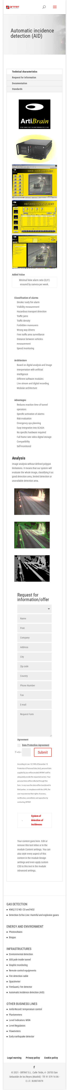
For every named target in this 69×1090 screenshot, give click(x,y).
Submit (43, 752)
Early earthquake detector (21, 1036)
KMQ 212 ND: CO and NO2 (21, 909)
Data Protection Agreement (35, 745)
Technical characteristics (24, 71)
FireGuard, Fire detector (20, 986)
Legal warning (14, 1057)
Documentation (19, 83)
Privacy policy (33, 1057)
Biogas (12, 937)
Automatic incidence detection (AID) (26, 992)
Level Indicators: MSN (19, 1020)
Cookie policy (51, 1057)
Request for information (24, 77)
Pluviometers (15, 1014)
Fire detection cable (18, 976)
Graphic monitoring (18, 965)
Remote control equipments (22, 970)
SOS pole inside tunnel (20, 959)
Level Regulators (17, 1025)
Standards (17, 89)
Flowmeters (15, 1031)
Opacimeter (14, 981)
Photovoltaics (15, 931)
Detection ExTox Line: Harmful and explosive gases (34, 915)
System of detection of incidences (37, 820)
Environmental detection (21, 954)
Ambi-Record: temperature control (25, 1009)
